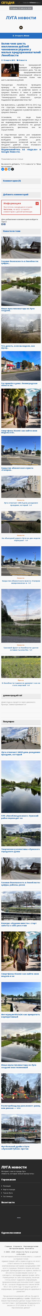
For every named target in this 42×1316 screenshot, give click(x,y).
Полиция (7, 1186)
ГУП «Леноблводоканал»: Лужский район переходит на (19, 817)
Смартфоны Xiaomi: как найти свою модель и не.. (19, 432)
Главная (8, 1246)
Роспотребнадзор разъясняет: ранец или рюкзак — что (20, 1106)
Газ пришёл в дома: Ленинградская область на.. (19, 384)
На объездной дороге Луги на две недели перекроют (21, 539)
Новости (23, 60)
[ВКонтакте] (2, 169)
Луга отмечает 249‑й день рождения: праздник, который (21, 504)
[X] (12, 169)
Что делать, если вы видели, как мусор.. (18, 347)
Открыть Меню (22, 36)
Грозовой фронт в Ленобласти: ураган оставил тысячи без (21, 649)
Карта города (9, 1189)
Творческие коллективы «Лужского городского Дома (20, 850)
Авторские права (16, 1248)
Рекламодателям (31, 1246)
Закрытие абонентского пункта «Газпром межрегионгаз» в (21, 582)
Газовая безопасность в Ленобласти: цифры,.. (20, 262)
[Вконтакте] (21, 27)
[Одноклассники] (6, 169)
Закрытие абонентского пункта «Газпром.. (17, 469)
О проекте (17, 1246)
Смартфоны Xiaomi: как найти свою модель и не (20, 975)
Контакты (29, 1248)
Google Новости (10, 151)
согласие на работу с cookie (18, 1298)
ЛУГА (23, 164)
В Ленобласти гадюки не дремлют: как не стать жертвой (21, 684)
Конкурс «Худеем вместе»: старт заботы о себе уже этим (19, 924)
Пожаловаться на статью (12, 159)
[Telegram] (9, 169)
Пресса (21, 680)
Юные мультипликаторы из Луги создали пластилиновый (18, 1066)
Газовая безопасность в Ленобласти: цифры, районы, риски (20, 883)
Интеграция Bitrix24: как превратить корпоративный (20, 1015)
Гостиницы (8, 1196)
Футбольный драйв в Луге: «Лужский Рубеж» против (15, 1147)
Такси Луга (8, 1193)
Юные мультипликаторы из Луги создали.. (18, 309)
